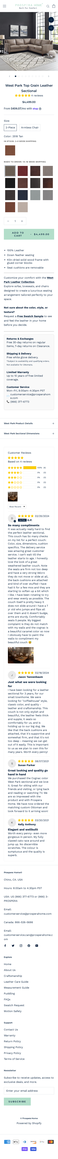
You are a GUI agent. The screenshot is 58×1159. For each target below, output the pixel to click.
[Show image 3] (22, 76)
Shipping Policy (13, 1047)
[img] (26, 516)
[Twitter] (13, 945)
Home (7, 964)
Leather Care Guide (16, 981)
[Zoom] (51, 20)
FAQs (7, 999)
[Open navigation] (4, 6)
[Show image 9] (42, 76)
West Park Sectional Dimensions (21, 433)
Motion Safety (12, 1011)
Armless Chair (30, 127)
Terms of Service (14, 1058)
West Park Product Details (18, 423)
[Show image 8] (39, 76)
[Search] (48, 6)
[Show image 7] (36, 76)
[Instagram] (21, 945)
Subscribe (17, 1101)
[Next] (48, 76)
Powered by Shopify (29, 1123)
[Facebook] (5, 945)
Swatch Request (14, 1005)
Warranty (9, 1035)
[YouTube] (36, 945)
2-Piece (10, 127)
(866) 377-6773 (19, 401)
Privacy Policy (12, 1053)
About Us (9, 970)
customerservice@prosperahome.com (30, 396)
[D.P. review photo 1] (21, 655)
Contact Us (11, 1029)
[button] (23, 95)
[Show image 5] (29, 76)
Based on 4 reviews (20, 461)
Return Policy (12, 1041)
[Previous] (9, 76)
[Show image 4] (25, 76)
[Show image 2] (19, 76)
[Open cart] (53, 6)
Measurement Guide (16, 987)
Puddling (9, 993)
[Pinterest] (29, 945)
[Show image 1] (15, 76)
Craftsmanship (13, 975)
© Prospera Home (29, 1118)
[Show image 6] (32, 76)
